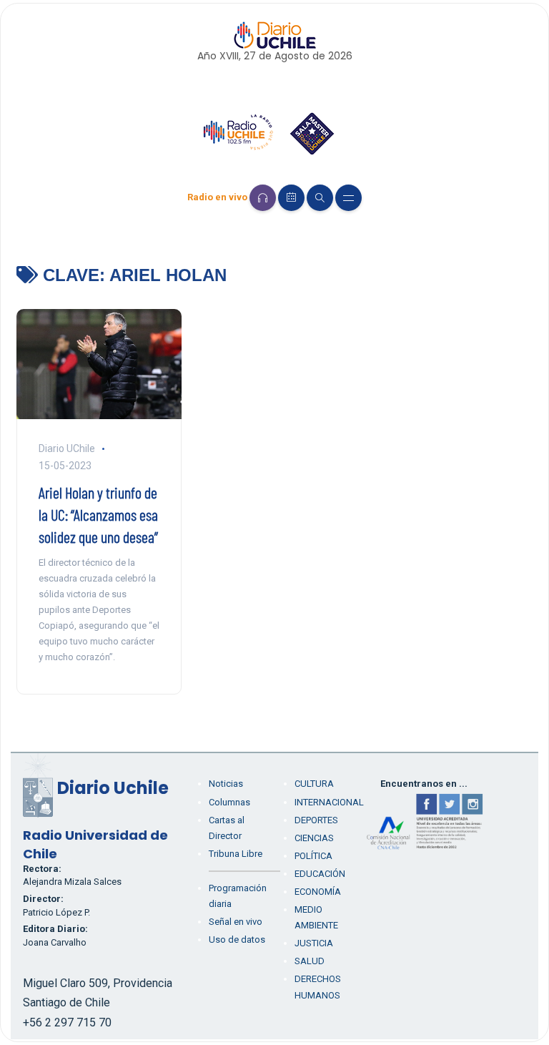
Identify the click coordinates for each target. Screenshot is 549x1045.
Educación (320, 873)
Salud (310, 961)
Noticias (226, 783)
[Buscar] (320, 198)
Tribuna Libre (235, 853)
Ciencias (314, 838)
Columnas (229, 802)
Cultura (314, 783)
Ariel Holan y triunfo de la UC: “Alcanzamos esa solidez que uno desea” (98, 514)
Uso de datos (237, 939)
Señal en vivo (235, 921)
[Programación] (291, 198)
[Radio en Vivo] (262, 198)
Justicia (314, 943)
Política (313, 855)
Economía (318, 891)
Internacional (329, 802)
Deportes (316, 820)
